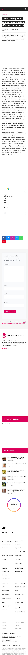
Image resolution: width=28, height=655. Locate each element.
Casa (3, 587)
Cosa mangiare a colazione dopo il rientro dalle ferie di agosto (16, 477)
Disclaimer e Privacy (19, 622)
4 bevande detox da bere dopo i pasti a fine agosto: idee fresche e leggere (15, 471)
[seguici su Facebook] (3, 532)
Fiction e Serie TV (20, 552)
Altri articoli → (5, 348)
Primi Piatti (18, 598)
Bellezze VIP (18, 544)
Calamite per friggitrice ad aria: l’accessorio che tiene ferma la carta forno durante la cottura (16, 458)
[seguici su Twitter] (12, 532)
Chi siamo (4, 622)
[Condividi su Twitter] (17, 237)
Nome (5, 285)
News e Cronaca (7, 541)
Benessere (5, 584)
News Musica (5, 575)
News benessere (6, 598)
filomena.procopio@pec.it (10, 637)
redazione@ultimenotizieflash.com (14, 636)
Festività (4, 610)
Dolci (16, 590)
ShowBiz (4, 568)
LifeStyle (4, 15)
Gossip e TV (19, 541)
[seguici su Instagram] (6, 532)
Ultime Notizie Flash (6, 424)
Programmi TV (19, 555)
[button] (25, 8)
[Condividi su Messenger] (8, 237)
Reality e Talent (19, 559)
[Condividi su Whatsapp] (21, 237)
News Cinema (5, 571)
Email (5, 293)
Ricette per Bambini (20, 612)
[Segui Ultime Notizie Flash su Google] (14, 188)
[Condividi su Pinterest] (4, 241)
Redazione (4, 625)
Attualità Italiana (6, 544)
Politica (4, 559)
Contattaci (17, 625)
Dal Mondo (5, 548)
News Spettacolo (6, 579)
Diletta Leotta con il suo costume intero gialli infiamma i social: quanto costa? (16, 483)
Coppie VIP (18, 548)
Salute (3, 602)
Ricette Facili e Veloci (19, 603)
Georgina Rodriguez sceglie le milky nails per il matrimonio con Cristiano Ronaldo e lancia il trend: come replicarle (16, 490)
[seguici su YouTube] (9, 532)
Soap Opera (18, 563)
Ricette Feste (18, 608)
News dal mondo (19, 571)
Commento (6, 264)
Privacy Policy (18, 628)
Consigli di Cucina (20, 587)
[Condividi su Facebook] (4, 237)
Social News (19, 568)
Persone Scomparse (7, 555)
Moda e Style (5, 590)
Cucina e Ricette (20, 584)
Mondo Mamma (6, 594)
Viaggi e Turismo (6, 606)
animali (10, 72)
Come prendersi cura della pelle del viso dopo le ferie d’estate (16, 464)
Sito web (5, 302)
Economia (4, 552)
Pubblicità (4, 628)
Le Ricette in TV (19, 594)
